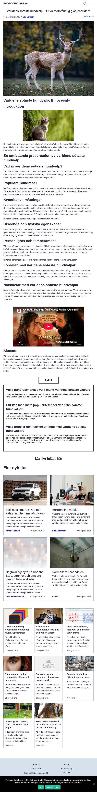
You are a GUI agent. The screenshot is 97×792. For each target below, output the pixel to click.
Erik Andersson (59, 531)
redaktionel (89, 16)
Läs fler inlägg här (48, 458)
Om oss (66, 772)
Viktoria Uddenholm (15, 596)
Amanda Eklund (13, 531)
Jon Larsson (28, 17)
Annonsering (66, 768)
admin (55, 596)
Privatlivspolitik (53, 787)
